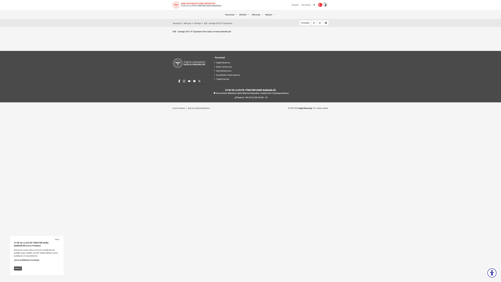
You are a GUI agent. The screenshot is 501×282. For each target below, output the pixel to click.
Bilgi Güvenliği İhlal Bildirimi (199, 108)
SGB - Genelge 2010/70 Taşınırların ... (219, 23)
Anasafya (177, 23)
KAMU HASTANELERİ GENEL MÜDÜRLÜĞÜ (198, 3)
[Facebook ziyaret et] (179, 81)
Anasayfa (295, 5)
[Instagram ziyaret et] (184, 81)
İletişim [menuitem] (268, 14)
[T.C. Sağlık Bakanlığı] (190, 64)
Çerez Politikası (178, 108)
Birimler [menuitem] (243, 14)
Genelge (197, 23)
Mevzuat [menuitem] (256, 14)
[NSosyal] (194, 81)
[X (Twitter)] (199, 81)
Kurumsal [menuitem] (229, 14)
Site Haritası (306, 5)
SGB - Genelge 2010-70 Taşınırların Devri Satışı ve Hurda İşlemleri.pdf (201, 31)
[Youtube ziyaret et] (189, 81)
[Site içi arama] (314, 5)
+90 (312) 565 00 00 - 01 (256, 97)
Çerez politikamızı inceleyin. (27, 260)
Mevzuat (187, 23)
